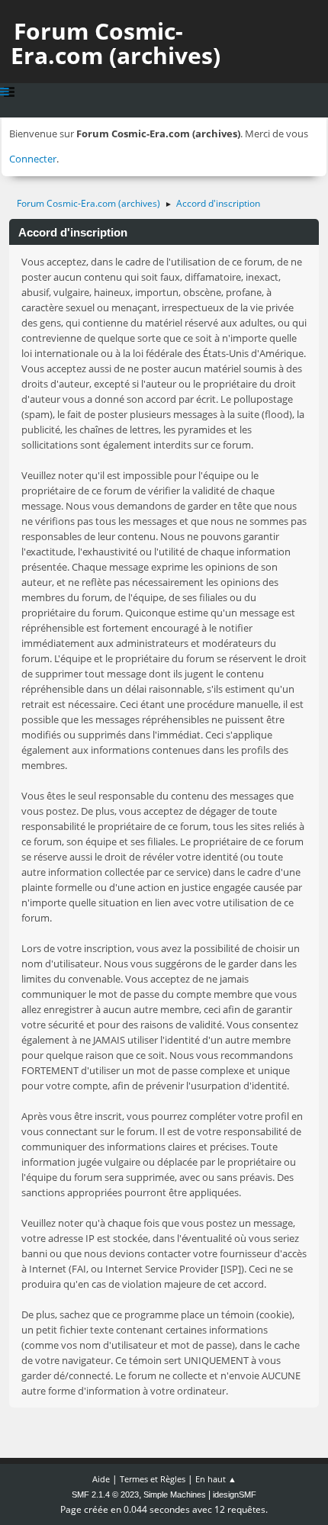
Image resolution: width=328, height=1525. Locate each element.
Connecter (32, 159)
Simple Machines (174, 1494)
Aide (101, 1479)
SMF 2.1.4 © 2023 (105, 1494)
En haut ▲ (215, 1479)
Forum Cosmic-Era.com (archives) (115, 43)
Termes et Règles (152, 1479)
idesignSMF (234, 1494)
